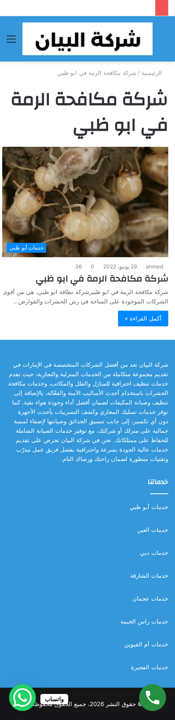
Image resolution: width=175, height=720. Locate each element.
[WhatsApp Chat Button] (22, 697)
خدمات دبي (154, 552)
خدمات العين (152, 529)
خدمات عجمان (150, 598)
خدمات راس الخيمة (144, 621)
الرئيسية (152, 72)
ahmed (154, 266)
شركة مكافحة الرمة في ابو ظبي (102, 278)
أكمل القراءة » (143, 318)
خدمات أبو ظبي (149, 506)
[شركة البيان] (87, 38)
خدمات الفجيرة (149, 667)
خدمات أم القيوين (146, 644)
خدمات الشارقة (149, 575)
